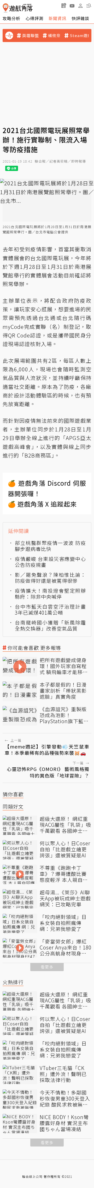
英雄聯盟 (30, 35)
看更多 (47, 967)
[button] (88, 5)
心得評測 (34, 18)
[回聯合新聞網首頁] (6, 8)
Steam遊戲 (81, 35)
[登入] (80, 5)
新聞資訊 (57, 18)
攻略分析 (11, 18)
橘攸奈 (54, 35)
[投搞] (63, 5)
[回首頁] (18, 8)
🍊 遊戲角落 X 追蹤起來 (42, 503)
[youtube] (72, 5)
